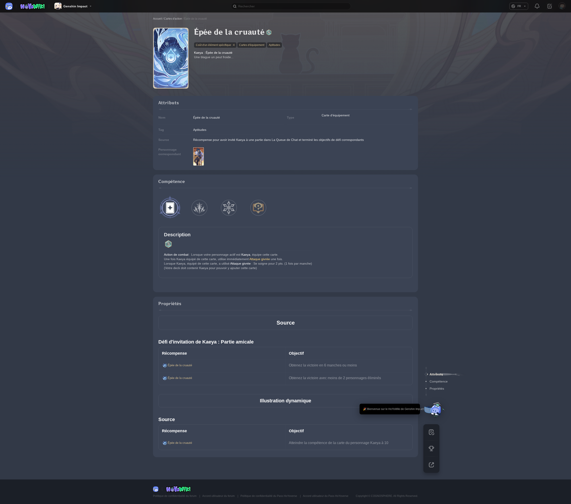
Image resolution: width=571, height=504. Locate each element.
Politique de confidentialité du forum (175, 496)
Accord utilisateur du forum (218, 496)
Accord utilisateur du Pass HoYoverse (325, 496)
